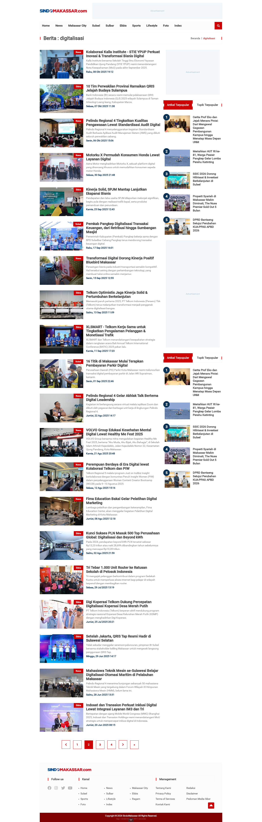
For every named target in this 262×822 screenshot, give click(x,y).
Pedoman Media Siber (198, 798)
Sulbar (110, 25)
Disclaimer (192, 793)
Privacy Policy (163, 793)
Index (178, 25)
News (59, 25)
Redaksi (190, 788)
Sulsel (96, 25)
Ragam (136, 798)
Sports (136, 25)
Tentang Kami (163, 788)
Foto (166, 25)
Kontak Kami (163, 804)
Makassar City (77, 25)
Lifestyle (151, 25)
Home (46, 25)
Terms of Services (165, 798)
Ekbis (123, 25)
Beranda (195, 38)
